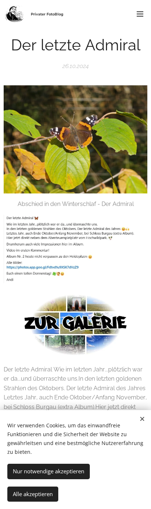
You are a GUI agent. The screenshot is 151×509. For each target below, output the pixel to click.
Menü (140, 13)
